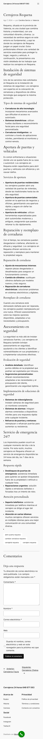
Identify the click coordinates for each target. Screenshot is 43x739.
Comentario (9, 582)
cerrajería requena (12, 542)
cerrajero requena (29, 542)
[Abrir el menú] (38, 3)
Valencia (36, 20)
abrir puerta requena (13, 535)
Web (5, 630)
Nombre (7, 608)
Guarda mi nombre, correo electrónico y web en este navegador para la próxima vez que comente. (22, 646)
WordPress (18, 734)
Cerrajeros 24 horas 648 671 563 (16, 4)
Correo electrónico (12, 619)
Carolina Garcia (24, 20)
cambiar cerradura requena (15, 539)
